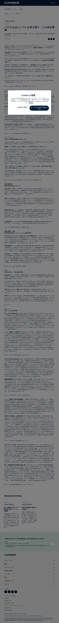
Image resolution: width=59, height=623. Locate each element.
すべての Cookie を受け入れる (39, 108)
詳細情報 (31, 103)
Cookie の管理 (22, 107)
